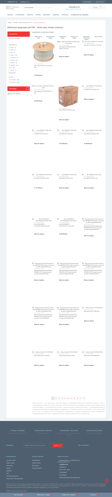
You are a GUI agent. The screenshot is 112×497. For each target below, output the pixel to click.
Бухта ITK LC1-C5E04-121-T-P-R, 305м (93, 45)
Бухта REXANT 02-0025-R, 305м (91, 133)
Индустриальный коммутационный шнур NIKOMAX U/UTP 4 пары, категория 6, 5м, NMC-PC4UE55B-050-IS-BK (68, 316)
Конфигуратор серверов (79, 15)
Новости (30, 15)
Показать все (12, 72)
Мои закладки (35, 465)
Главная (9, 22)
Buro (12, 52)
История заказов (36, 463)
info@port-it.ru (24, 2)
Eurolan (13, 60)
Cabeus (13, 55)
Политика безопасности (12, 476)
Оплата (38, 15)
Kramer (13, 70)
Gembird (13, 62)
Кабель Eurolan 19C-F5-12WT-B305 (42, 355)
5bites (12, 47)
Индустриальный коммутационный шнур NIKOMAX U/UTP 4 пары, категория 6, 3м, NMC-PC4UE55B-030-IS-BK (43, 316)
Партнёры (9, 470)
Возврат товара (10, 463)
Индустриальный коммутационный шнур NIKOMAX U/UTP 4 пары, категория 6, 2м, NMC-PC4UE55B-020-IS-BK (93, 272)
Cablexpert (14, 57)
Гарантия (56, 15)
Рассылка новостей (37, 468)
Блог (7, 473)
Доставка (46, 15)
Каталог (10, 15)
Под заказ (14, 82)
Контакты (65, 15)
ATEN (12, 50)
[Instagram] (95, 445)
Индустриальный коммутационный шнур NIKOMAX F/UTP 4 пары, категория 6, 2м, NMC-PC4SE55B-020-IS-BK (93, 227)
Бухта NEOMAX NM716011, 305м (67, 110)
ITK (12, 68)
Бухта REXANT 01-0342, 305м (41, 133)
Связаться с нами (10, 460)
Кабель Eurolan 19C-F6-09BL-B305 (91, 355)
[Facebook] (92, 445)
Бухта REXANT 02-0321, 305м (91, 178)
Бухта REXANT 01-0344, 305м (66, 133)
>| (84, 398)
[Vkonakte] (97, 445)
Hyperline (14, 65)
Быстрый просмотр (43, 51)
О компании (20, 15)
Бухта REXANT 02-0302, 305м (66, 178)
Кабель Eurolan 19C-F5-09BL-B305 (91, 311)
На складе (14, 79)
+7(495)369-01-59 (12, 2)
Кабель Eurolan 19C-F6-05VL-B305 (67, 355)
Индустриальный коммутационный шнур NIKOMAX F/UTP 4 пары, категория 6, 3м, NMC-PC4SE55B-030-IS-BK (43, 272)
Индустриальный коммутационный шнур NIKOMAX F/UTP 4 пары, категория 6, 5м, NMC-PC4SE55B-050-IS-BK (68, 272)
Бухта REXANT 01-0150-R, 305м (91, 89)
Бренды (8, 468)
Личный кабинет (36, 460)
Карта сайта (9, 465)
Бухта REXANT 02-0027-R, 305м (41, 178)
